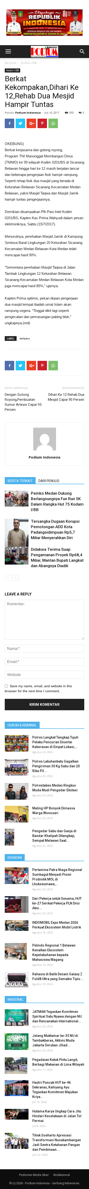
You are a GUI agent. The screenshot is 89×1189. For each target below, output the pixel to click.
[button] (82, 51)
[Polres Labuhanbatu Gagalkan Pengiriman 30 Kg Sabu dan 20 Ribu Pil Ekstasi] (16, 767)
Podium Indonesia (28, 112)
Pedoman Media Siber (34, 1175)
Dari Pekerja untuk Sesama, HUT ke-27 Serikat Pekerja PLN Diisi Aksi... (57, 903)
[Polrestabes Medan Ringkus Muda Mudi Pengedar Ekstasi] (16, 791)
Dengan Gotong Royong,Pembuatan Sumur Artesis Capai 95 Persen (23, 402)
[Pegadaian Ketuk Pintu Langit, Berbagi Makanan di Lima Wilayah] (16, 1065)
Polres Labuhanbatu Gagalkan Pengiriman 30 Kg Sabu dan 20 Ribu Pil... (56, 766)
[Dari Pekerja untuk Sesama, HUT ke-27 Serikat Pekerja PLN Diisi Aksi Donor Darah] (16, 904)
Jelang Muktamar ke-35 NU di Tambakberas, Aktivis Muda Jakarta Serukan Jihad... (55, 1040)
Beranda (10, 63)
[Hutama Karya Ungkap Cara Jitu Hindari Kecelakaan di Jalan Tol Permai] (16, 1114)
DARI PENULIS (48, 481)
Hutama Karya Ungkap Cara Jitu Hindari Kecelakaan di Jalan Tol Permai (56, 1116)
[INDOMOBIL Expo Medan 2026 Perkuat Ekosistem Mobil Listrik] (16, 925)
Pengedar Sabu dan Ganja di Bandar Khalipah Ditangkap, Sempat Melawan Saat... (54, 835)
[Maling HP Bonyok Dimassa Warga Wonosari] (16, 814)
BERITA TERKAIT (20, 481)
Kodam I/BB (29, 63)
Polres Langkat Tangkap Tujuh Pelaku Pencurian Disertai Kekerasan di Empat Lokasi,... (55, 742)
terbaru (25, 338)
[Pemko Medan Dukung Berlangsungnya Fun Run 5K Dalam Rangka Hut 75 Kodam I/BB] (16, 499)
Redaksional (61, 1175)
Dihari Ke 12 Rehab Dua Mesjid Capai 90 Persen (66, 397)
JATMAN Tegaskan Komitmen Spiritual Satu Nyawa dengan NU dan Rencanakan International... (57, 1016)
